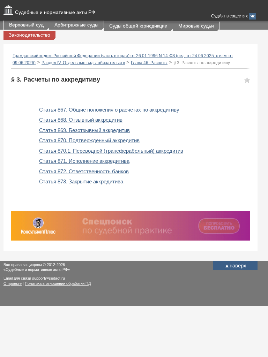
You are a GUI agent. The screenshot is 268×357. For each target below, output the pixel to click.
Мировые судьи (196, 26)
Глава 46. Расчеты (149, 62)
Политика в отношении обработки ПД (58, 283)
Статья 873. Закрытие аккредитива (81, 181)
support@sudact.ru (48, 278)
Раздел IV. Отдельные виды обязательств (83, 62)
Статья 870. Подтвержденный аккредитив (89, 140)
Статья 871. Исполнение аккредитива (84, 161)
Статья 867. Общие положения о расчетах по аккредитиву (109, 110)
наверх (235, 265)
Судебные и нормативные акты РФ (55, 12)
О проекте (12, 283)
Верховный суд (26, 25)
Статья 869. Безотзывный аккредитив (84, 130)
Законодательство (29, 35)
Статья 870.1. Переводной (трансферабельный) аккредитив (111, 151)
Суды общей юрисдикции (138, 26)
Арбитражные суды (76, 25)
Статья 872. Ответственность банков (84, 171)
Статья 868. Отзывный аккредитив (80, 120)
